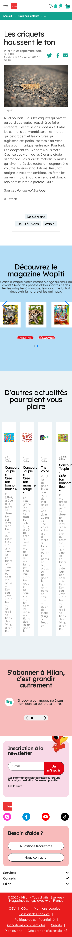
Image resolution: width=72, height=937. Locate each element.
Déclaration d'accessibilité (47, 931)
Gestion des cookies (34, 914)
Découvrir (46, 337)
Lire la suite (15, 786)
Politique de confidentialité (34, 920)
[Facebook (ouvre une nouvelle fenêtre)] (26, 819)
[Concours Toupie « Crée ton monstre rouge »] (27, 438)
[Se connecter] (60, 6)
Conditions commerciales (26, 925)
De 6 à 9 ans (36, 217)
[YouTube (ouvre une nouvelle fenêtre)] (46, 819)
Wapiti (50, 224)
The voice (45, 469)
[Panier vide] (67, 6)
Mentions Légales (47, 908)
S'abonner (25, 337)
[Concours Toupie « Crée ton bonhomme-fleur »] (63, 438)
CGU (24, 908)
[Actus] (55, 6)
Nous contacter (36, 857)
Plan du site (13, 931)
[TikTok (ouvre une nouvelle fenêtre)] (65, 819)
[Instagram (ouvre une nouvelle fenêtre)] (7, 819)
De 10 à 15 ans (28, 224)
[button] (4, 305)
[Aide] (51, 6)
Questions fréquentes (36, 846)
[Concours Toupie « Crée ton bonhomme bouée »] (9, 438)
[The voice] (45, 438)
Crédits (56, 925)
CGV (12, 908)
